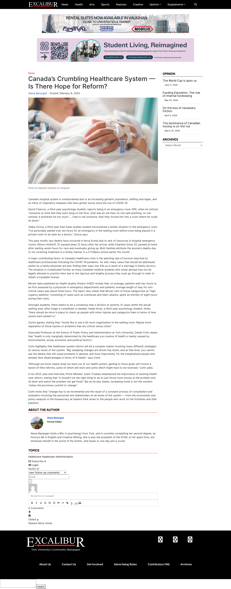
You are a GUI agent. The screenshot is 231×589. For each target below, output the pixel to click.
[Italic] (36, 503)
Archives (186, 564)
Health (79, 4)
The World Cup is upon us (180, 80)
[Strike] (45, 503)
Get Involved (95, 564)
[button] (195, 4)
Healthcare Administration (57, 456)
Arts (92, 4)
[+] (76, 503)
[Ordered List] (49, 503)
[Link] (67, 503)
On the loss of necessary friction (179, 109)
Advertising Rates (125, 564)
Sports (105, 4)
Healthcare (34, 456)
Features (121, 4)
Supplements (175, 4)
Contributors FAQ (159, 564)
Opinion (154, 4)
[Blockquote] (58, 503)
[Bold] (32, 503)
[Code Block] (63, 503)
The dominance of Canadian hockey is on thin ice (181, 125)
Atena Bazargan (37, 93)
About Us (45, 564)
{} (71, 503)
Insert (40, 586)
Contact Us (69, 564)
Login (34, 465)
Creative (138, 4)
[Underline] (41, 503)
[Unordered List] (54, 503)
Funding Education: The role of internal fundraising (181, 94)
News (65, 4)
